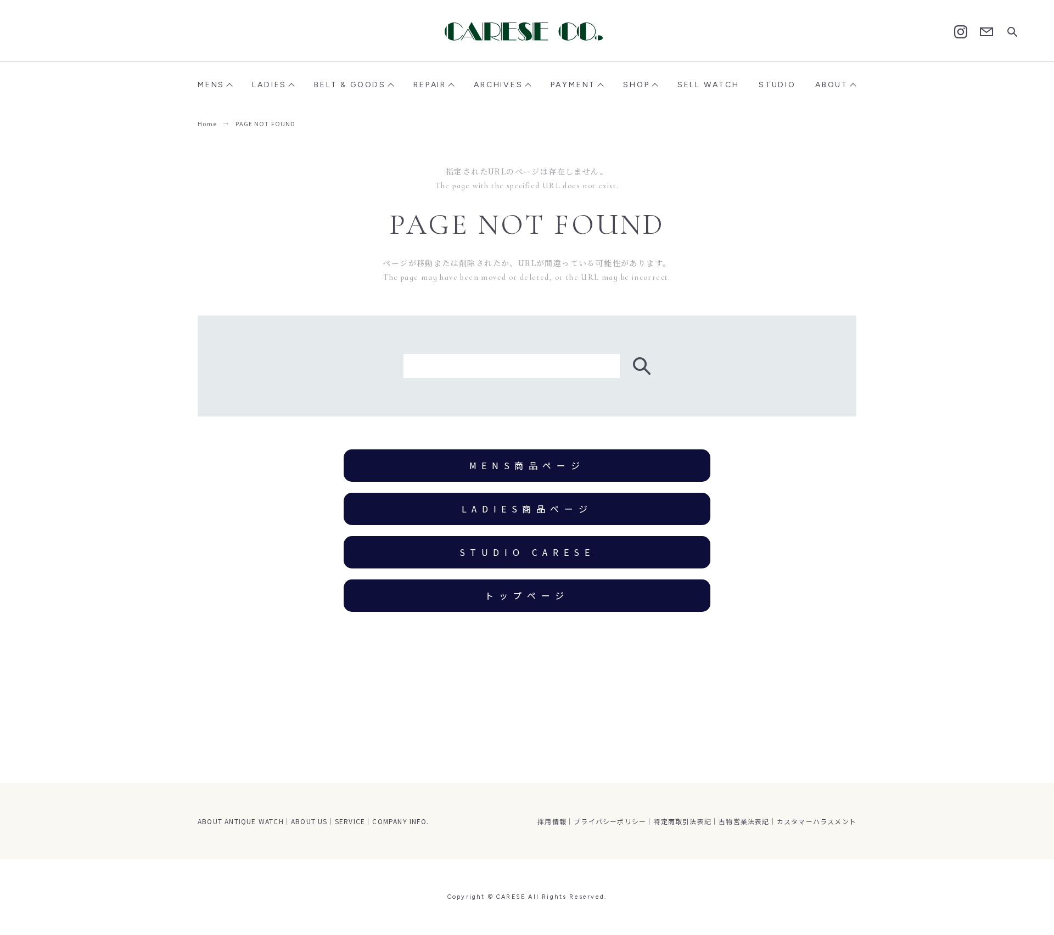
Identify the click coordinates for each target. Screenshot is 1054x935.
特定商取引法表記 (682, 821)
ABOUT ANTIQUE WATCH (241, 821)
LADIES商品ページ (527, 508)
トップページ (527, 595)
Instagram (960, 31)
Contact (986, 32)
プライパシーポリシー (610, 821)
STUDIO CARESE (527, 552)
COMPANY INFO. (400, 821)
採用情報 (552, 821)
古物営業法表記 (744, 821)
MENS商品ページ (527, 465)
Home (207, 123)
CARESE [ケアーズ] (527, 31)
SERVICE (350, 821)
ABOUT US (309, 821)
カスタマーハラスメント (816, 821)
